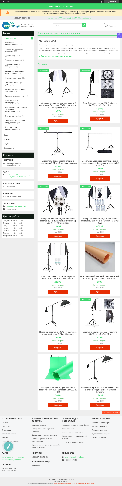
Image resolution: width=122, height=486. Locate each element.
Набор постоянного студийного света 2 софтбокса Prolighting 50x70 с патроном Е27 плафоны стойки (57, 105)
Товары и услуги (10, 38)
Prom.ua (71, 479)
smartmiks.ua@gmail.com (16, 206)
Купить (59, 121)
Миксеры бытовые (39, 425)
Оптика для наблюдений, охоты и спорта (15, 72)
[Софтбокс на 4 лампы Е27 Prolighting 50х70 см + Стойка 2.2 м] (100, 84)
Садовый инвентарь (13, 78)
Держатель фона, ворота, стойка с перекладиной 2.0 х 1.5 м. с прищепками (58, 162)
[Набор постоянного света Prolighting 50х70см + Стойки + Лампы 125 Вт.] (58, 257)
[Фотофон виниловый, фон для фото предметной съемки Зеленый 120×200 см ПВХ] (58, 369)
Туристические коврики (101, 434)
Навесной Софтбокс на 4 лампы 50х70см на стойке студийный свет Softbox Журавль (100, 390)
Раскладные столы (99, 430)
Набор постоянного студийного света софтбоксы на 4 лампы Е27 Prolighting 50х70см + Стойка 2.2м (58, 221)
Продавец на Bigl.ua (61, 481)
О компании (6, 430)
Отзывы (7, 139)
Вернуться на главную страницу (57, 56)
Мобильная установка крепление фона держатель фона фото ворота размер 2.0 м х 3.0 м (100, 163)
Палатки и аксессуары (100, 423)
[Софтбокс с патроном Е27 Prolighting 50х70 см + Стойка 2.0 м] (100, 313)
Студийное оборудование (11, 43)
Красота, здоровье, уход (14, 96)
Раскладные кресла (99, 426)
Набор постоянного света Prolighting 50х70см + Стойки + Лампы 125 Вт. (58, 277)
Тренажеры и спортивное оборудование (15, 122)
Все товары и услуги (110, 412)
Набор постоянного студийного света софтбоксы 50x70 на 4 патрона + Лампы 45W (100, 221)
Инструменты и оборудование (11, 128)
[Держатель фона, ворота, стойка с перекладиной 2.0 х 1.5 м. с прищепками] (58, 142)
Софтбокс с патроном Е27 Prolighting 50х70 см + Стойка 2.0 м (100, 333)
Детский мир (10, 56)
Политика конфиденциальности (83, 484)
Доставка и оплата (9, 434)
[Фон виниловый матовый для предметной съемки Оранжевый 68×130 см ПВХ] (100, 257)
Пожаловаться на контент (62, 484)
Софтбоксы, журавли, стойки (73, 442)
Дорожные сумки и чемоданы (12, 66)
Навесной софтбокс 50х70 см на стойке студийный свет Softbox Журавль (57, 333)
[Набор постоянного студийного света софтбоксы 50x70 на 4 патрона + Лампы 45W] (100, 200)
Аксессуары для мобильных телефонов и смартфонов (16, 109)
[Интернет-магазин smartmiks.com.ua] (11, 25)
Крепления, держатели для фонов (75, 425)
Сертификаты (9, 148)
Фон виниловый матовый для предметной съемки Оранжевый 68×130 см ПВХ (99, 277)
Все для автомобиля (13, 116)
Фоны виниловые (68, 429)
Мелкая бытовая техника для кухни (15, 90)
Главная (5, 423)
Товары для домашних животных (14, 50)
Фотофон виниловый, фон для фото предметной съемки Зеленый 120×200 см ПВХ (58, 390)
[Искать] (84, 25)
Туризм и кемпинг (12, 60)
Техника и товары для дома (14, 84)
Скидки (6, 144)
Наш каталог (7, 426)
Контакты (5, 437)
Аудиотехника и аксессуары (11, 101)
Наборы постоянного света (72, 432)
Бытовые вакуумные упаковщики (45, 435)
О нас (6, 135)
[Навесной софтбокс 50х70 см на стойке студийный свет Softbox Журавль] (58, 313)
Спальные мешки (99, 437)
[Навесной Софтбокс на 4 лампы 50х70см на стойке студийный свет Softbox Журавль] (100, 369)
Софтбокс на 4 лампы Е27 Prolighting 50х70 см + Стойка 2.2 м (100, 104)
